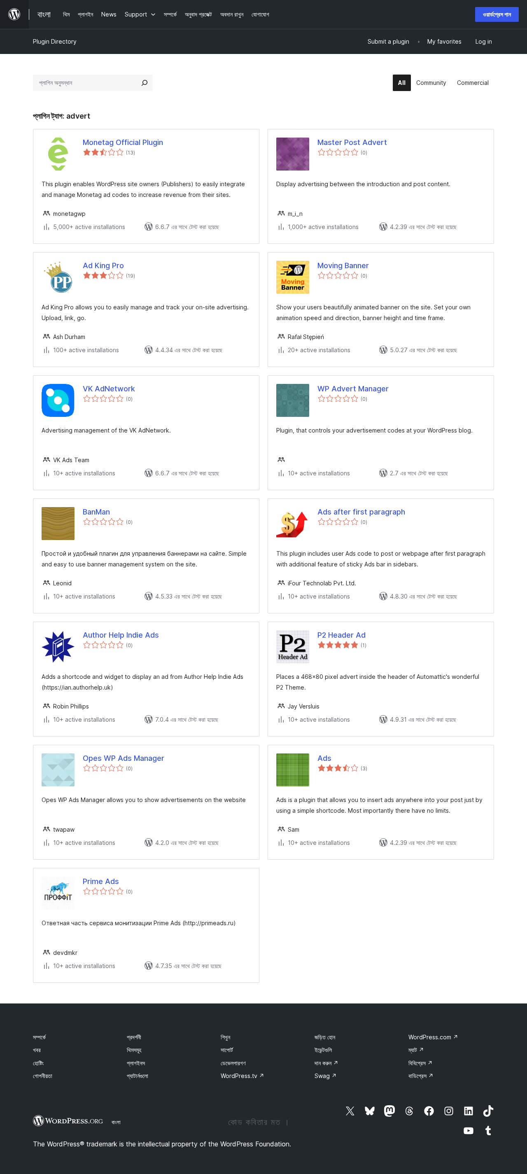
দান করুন (326, 1062)
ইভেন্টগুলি (323, 1049)
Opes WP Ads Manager (123, 758)
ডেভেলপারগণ (233, 1062)
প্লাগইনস (136, 1062)
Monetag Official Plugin (123, 142)
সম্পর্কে (39, 1037)
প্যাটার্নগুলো (137, 1075)
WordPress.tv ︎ (242, 1075)
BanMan (96, 511)
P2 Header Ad (341, 635)
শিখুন (225, 1037)
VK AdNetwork (109, 388)
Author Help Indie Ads (121, 635)
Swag (326, 1075)
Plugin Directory (55, 41)
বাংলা (116, 1122)
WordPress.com (433, 1037)
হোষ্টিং (38, 1062)
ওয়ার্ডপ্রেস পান (497, 14)
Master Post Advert (352, 142)
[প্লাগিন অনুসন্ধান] (144, 83)
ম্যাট (416, 1049)
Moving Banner (343, 265)
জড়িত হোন (325, 1037)
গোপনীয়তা (42, 1075)
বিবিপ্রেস (420, 1062)
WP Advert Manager (353, 388)
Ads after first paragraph (361, 511)
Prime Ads (101, 881)
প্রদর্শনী (134, 1037)
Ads (324, 758)
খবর (37, 1049)
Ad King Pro (103, 265)
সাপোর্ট (227, 1049)
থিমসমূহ (134, 1049)
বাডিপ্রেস (421, 1075)
